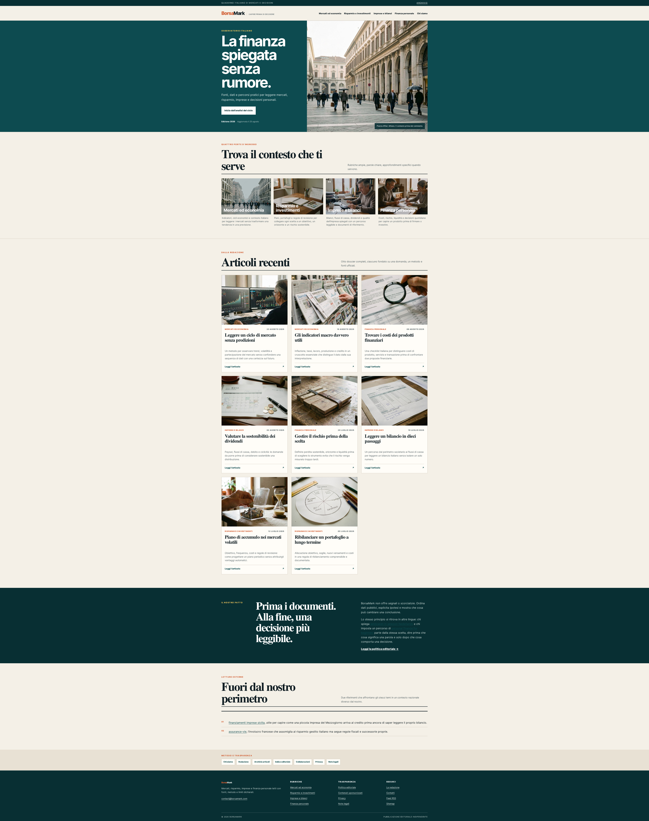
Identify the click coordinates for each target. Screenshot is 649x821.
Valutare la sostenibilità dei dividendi (250, 438)
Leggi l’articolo (254, 366)
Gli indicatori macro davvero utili (321, 337)
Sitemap (390, 803)
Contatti (390, 793)
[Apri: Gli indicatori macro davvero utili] (324, 300)
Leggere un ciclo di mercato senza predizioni (250, 337)
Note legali (333, 762)
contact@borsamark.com (234, 798)
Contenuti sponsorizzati (350, 793)
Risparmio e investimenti (357, 13)
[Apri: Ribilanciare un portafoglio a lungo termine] (324, 502)
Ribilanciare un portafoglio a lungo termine (321, 539)
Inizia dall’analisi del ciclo (238, 110)
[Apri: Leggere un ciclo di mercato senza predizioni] (254, 300)
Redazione (243, 762)
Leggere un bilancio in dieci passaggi (390, 438)
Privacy (319, 762)
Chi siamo (422, 13)
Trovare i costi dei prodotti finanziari (389, 337)
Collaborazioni (303, 762)
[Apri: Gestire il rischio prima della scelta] (324, 401)
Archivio (422, 3)
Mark (247, 13)
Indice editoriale (282, 762)
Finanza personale (404, 13)
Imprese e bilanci (383, 13)
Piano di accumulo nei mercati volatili (253, 539)
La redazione (392, 787)
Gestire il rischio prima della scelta (321, 438)
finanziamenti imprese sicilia (247, 722)
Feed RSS (391, 798)
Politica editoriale (347, 787)
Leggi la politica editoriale (380, 649)
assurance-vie (237, 731)
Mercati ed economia (330, 13)
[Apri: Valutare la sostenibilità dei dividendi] (254, 401)
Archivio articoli (262, 762)
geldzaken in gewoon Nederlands (391, 624)
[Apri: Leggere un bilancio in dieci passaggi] (394, 401)
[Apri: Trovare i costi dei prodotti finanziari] (394, 300)
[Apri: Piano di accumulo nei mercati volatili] (254, 502)
